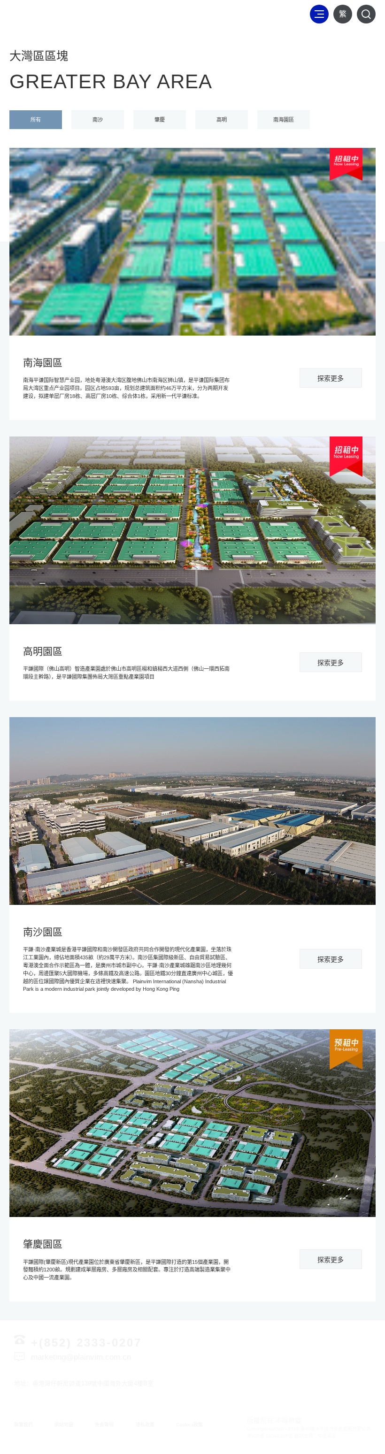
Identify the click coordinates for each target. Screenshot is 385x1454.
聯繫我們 (23, 1424)
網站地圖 (63, 1424)
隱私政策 (145, 1424)
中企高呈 (327, 1436)
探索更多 (330, 378)
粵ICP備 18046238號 (270, 1436)
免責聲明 (104, 1424)
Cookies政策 (189, 1424)
